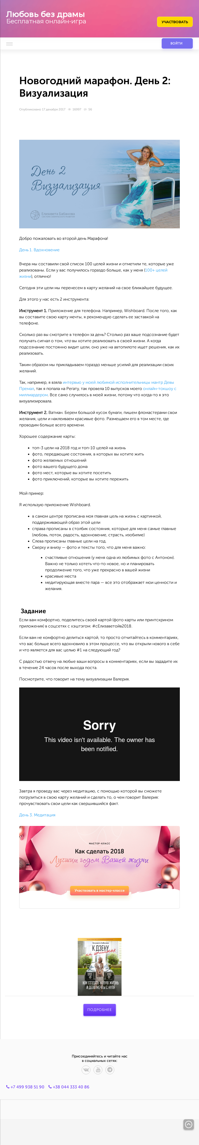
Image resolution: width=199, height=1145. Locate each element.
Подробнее (99, 1010)
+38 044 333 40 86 (70, 1087)
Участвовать (175, 22)
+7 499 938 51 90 (27, 1087)
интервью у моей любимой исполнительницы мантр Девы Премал (96, 385)
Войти (176, 43)
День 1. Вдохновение (39, 250)
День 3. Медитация (37, 815)
